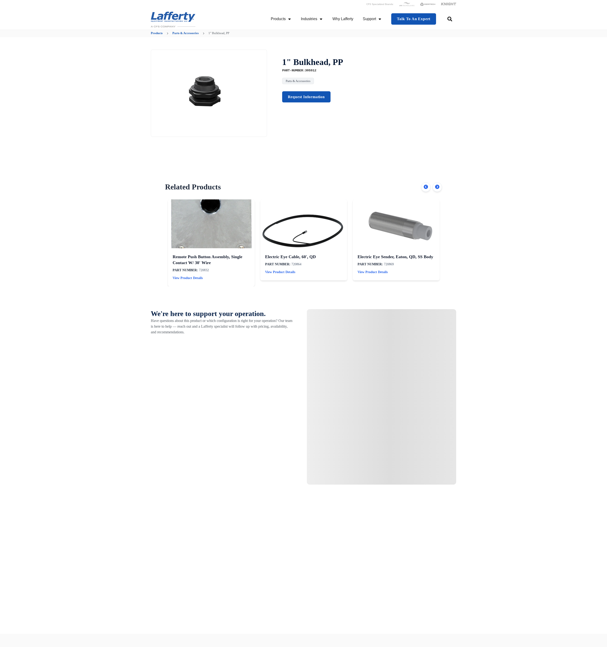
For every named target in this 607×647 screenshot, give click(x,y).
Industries (309, 19)
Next (437, 187)
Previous (426, 187)
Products (278, 19)
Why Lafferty (342, 19)
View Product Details (188, 278)
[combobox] (450, 19)
